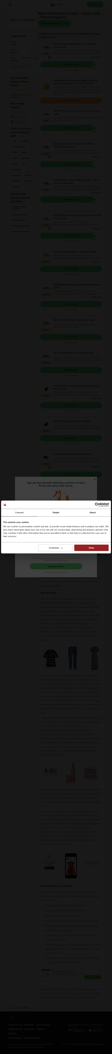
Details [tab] (56, 512)
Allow (91, 548)
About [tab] (93, 512)
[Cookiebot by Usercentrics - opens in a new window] (97, 505)
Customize (54, 548)
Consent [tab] (19, 512)
